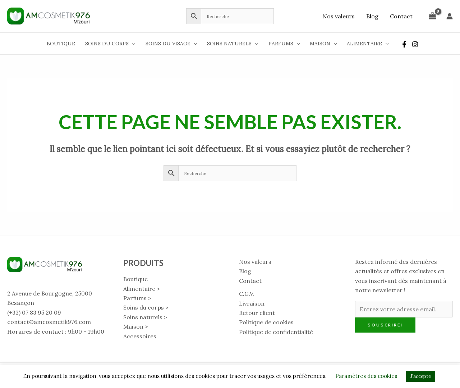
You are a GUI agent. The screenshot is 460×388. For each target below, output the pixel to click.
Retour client (257, 312)
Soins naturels (229, 43)
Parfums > (137, 298)
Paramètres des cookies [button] (366, 376)
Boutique (61, 43)
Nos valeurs (338, 16)
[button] (132, 44)
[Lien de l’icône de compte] (449, 16)
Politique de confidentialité (276, 331)
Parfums (280, 43)
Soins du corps (107, 43)
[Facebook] (404, 44)
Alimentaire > (141, 288)
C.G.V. (246, 293)
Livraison (251, 303)
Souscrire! (385, 325)
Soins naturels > (145, 317)
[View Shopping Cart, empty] (432, 16)
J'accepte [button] (420, 376)
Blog (372, 16)
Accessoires (139, 336)
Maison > (135, 326)
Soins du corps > (146, 307)
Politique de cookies (266, 322)
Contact (401, 16)
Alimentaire (364, 43)
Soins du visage (168, 43)
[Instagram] (415, 44)
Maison (320, 43)
